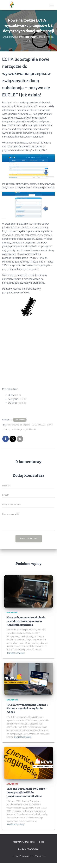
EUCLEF (23, 399)
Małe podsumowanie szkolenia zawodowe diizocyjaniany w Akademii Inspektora (26, 621)
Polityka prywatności (28, 849)
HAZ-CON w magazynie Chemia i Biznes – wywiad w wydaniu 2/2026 (27, 708)
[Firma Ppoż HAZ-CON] (13, 5)
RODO (41, 842)
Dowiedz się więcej (15, 653)
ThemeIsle (40, 856)
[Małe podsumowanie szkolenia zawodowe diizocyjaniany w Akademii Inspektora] (28, 591)
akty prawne (13, 425)
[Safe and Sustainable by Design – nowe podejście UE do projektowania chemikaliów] (28, 763)
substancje (17, 429)
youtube (22, 402)
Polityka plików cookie (23, 842)
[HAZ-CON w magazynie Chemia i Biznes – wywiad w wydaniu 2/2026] (28, 678)
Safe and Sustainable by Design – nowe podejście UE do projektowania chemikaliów (27, 792)
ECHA (18, 395)
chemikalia (25, 425)
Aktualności (20, 420)
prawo (50, 425)
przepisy (7, 429)
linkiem (15, 102)
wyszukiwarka (29, 429)
